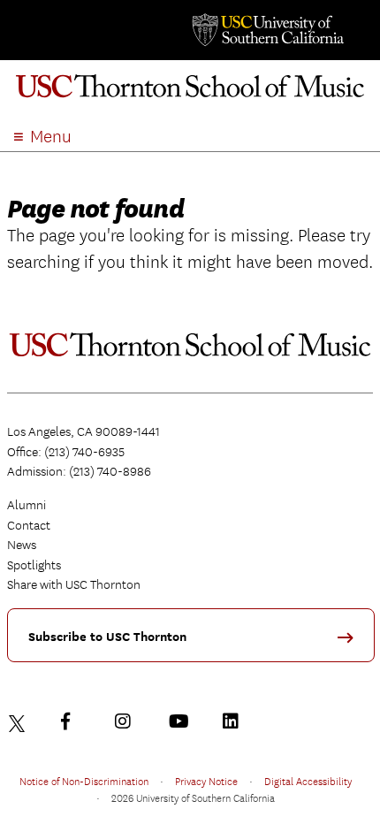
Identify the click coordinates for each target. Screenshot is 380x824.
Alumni (26, 505)
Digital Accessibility (308, 781)
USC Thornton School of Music (190, 92)
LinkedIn (235, 721)
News (21, 545)
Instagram (127, 721)
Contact (28, 525)
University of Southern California (267, 30)
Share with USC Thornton (74, 584)
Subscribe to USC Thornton (107, 637)
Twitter (19, 721)
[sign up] (352, 643)
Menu (51, 137)
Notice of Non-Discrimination (83, 781)
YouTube (181, 721)
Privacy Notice (206, 781)
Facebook (73, 721)
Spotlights (34, 565)
